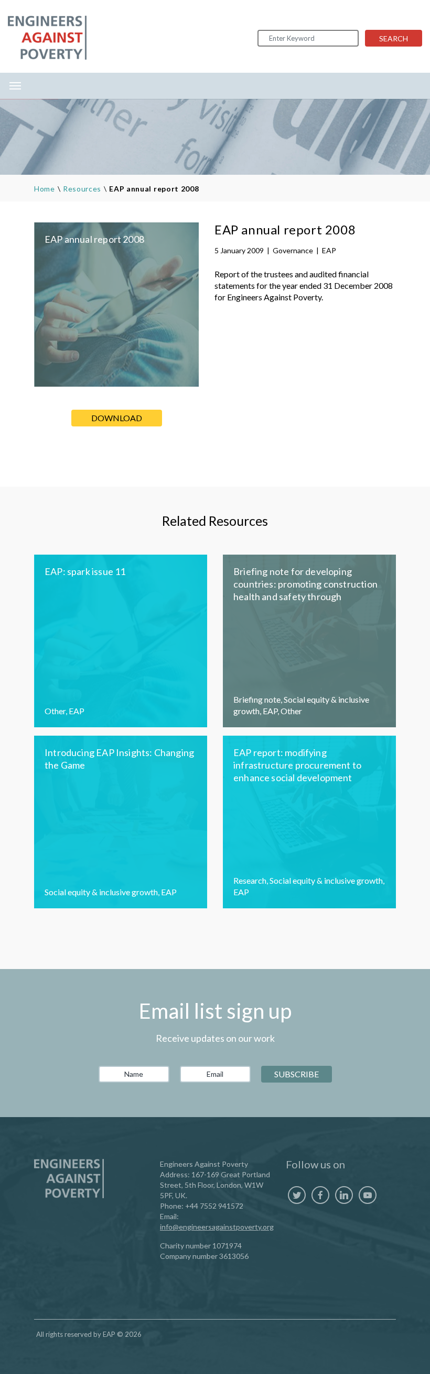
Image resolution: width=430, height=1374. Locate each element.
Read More (120, 641)
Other (55, 711)
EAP (329, 250)
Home (44, 188)
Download (116, 418)
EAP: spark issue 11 (85, 571)
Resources (82, 188)
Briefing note (257, 699)
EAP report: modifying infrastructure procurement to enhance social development (297, 765)
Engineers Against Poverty (47, 38)
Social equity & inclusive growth (101, 892)
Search (393, 38)
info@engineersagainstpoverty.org (217, 1226)
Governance (293, 250)
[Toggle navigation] (15, 85)
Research (249, 880)
